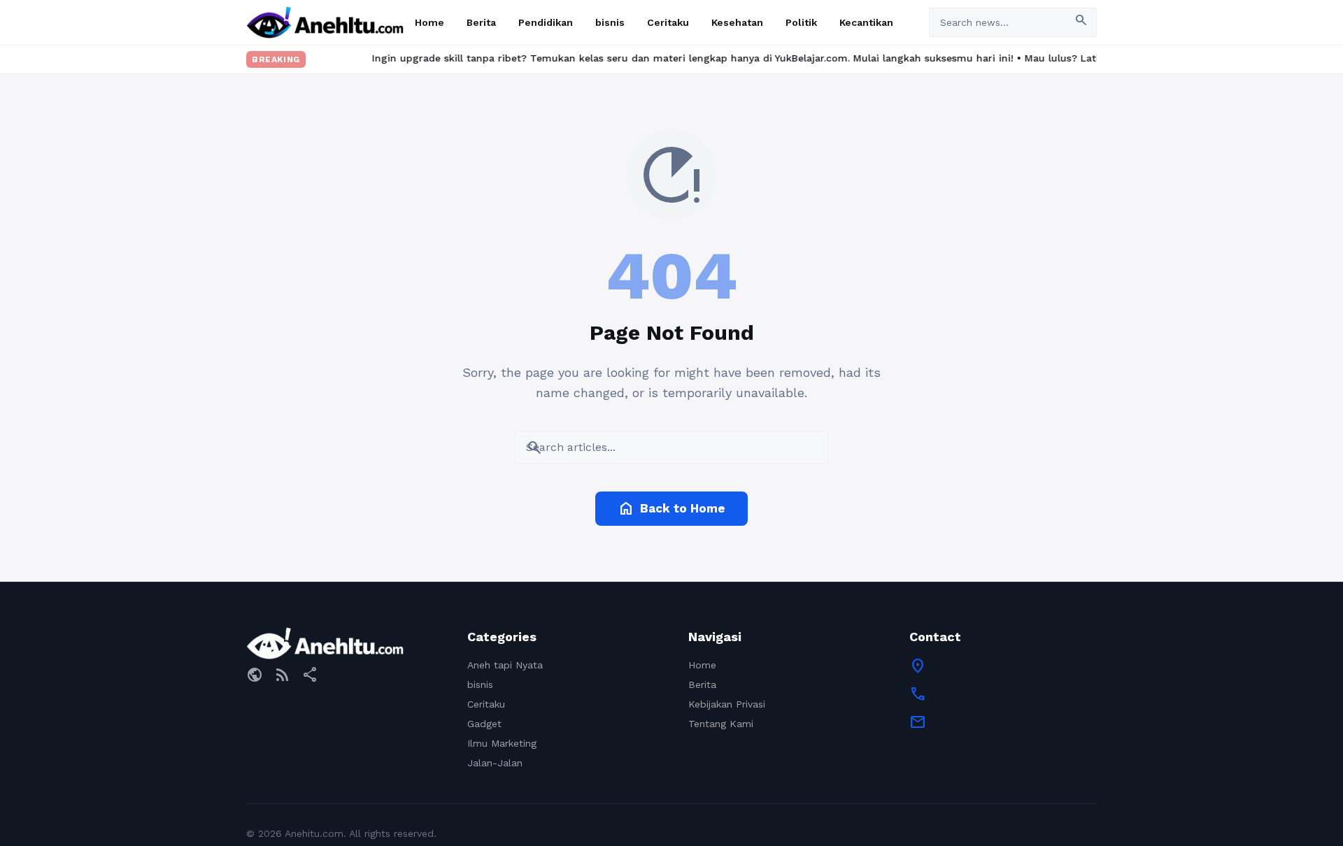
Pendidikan (545, 22)
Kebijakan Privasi (726, 704)
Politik (801, 22)
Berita (481, 22)
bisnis (610, 22)
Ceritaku (668, 22)
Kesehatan (737, 22)
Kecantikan (866, 22)
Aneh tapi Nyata (505, 665)
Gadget (484, 723)
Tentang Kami (720, 723)
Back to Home (671, 508)
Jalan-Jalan (495, 762)
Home (429, 22)
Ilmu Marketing (502, 743)
